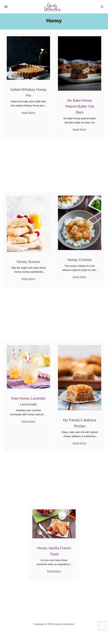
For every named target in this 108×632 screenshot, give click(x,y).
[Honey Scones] (28, 224)
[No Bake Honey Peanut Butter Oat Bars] (79, 63)
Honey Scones (28, 262)
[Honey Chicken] (79, 223)
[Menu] (6, 7)
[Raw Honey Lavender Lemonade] (28, 367)
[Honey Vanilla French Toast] (54, 523)
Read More (28, 113)
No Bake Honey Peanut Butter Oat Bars (79, 106)
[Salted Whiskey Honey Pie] (28, 58)
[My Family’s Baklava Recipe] (79, 377)
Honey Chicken (79, 260)
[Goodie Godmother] (54, 6)
